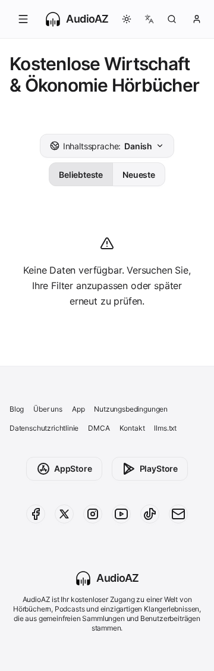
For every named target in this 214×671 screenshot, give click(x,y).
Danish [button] (107, 146)
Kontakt (132, 428)
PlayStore (159, 468)
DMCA (98, 428)
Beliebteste (81, 175)
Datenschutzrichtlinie (44, 428)
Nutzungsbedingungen (131, 409)
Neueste (138, 175)
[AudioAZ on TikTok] (149, 513)
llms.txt (165, 428)
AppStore (73, 468)
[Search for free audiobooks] (171, 19)
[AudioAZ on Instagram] (92, 513)
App (78, 409)
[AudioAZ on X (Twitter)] (64, 513)
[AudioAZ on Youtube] (121, 513)
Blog (17, 409)
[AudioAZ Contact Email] (178, 513)
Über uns (47, 409)
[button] (23, 19)
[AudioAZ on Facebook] (35, 513)
